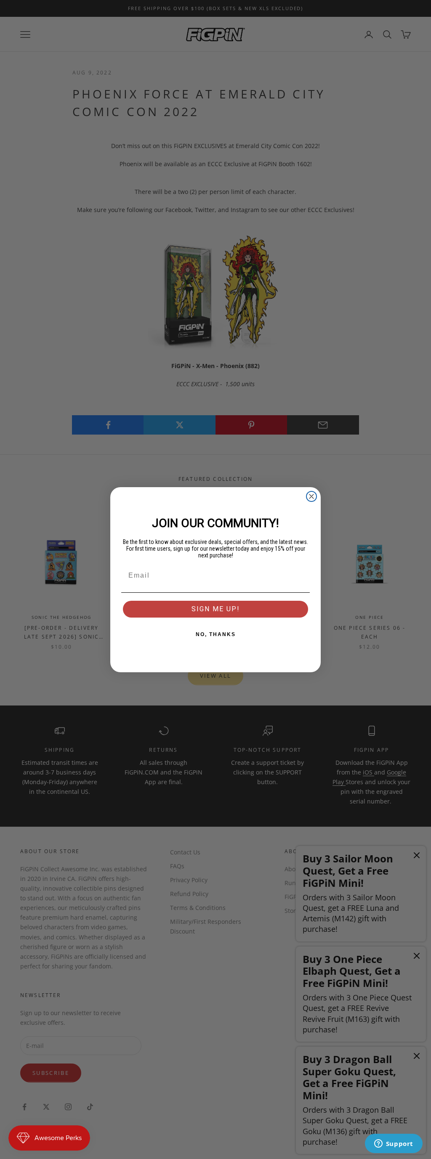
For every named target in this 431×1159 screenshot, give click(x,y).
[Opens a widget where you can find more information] (393, 1144)
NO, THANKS (216, 634)
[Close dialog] (311, 496)
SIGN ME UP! (216, 609)
